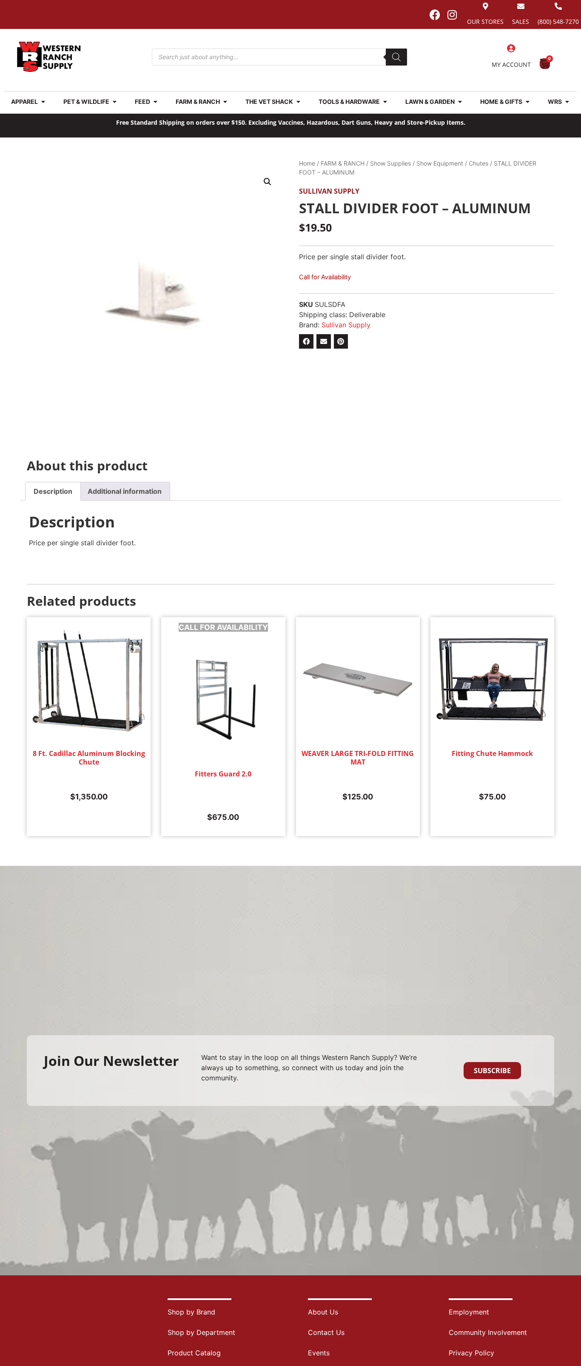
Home (307, 163)
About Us (323, 1312)
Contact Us (326, 1332)
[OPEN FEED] (155, 101)
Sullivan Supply (329, 191)
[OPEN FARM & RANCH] (225, 101)
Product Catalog (194, 1353)
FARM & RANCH (343, 163)
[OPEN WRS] (567, 101)
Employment (469, 1312)
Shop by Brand (191, 1312)
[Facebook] (434, 14)
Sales (520, 21)
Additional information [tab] (125, 491)
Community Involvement (488, 1332)
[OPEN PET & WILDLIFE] (114, 101)
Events (319, 1353)
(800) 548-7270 (558, 21)
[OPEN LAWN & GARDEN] (460, 101)
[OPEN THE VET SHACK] (298, 101)
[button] (267, 181)
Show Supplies (390, 163)
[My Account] (511, 48)
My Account (511, 64)
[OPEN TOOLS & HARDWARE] (385, 101)
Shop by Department (201, 1332)
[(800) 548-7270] (558, 6)
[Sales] (520, 6)
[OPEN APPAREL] (43, 101)
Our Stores (485, 21)
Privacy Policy (471, 1353)
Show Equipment (439, 163)
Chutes (478, 163)
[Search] (396, 57)
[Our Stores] (485, 6)
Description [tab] (53, 491)
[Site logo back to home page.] (49, 57)
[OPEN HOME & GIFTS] (527, 101)
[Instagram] (452, 14)
